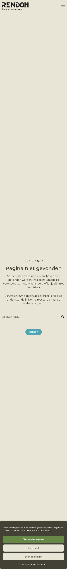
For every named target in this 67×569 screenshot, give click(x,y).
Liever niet (33, 548)
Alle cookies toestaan (33, 539)
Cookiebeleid (24, 564)
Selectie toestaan (33, 556)
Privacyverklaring (39, 564)
